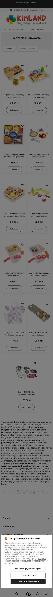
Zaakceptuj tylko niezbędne (28, 568)
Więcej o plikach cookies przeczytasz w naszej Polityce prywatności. (26, 560)
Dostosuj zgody (28, 575)
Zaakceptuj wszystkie (28, 581)
